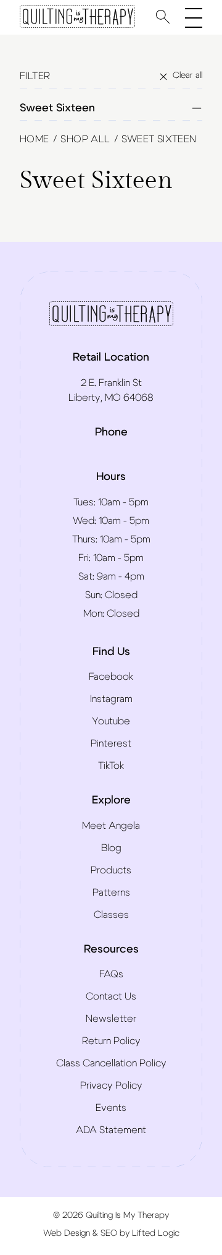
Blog (111, 848)
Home (34, 139)
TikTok (111, 766)
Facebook (111, 677)
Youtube (111, 721)
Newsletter (111, 1019)
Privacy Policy (111, 1085)
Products (111, 870)
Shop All (85, 139)
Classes (111, 915)
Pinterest (111, 743)
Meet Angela (111, 826)
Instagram (111, 699)
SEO (109, 1233)
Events (111, 1108)
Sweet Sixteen (57, 108)
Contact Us (111, 996)
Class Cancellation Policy (111, 1063)
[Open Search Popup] (162, 16)
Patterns (111, 892)
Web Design (66, 1233)
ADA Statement (111, 1130)
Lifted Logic (155, 1233)
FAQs (111, 974)
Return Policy (111, 1041)
